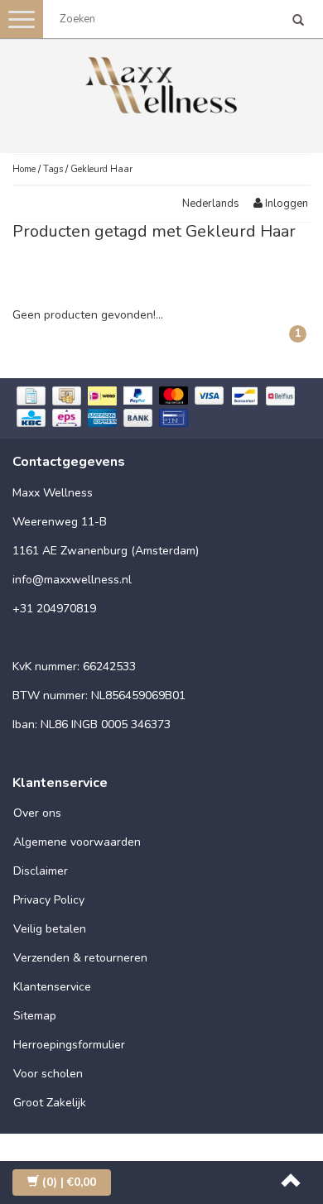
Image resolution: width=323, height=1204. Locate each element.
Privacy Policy (48, 900)
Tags (53, 169)
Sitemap (34, 1016)
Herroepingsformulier (69, 1045)
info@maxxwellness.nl (72, 580)
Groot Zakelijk (49, 1102)
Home (24, 169)
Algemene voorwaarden (77, 842)
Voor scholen (48, 1074)
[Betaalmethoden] (161, 408)
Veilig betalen (49, 929)
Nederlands (210, 203)
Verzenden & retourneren (80, 958)
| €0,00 (69, 1182)
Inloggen (285, 203)
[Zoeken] (298, 21)
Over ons (37, 813)
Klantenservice (52, 987)
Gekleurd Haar (101, 169)
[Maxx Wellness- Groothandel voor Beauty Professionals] (161, 82)
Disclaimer (40, 871)
